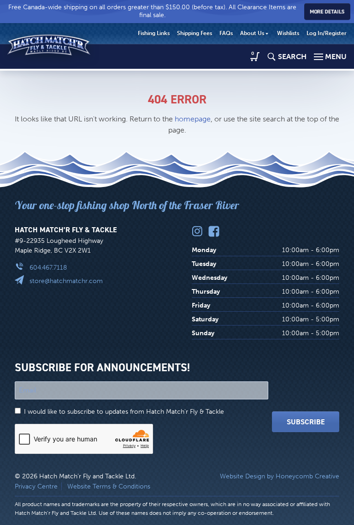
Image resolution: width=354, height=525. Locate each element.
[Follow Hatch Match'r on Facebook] (213, 231)
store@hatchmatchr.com (66, 281)
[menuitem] (154, 33)
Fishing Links (154, 33)
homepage (193, 119)
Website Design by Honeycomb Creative (279, 476)
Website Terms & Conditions (108, 486)
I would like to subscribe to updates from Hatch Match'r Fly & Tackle (124, 412)
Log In (327, 33)
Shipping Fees (194, 33)
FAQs (226, 33)
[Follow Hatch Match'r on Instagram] (197, 231)
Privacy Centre (36, 486)
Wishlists (288, 33)
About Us (252, 33)
